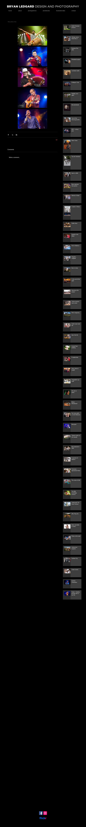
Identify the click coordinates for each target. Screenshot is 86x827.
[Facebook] (41, 813)
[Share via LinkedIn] (16, 135)
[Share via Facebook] (8, 135)
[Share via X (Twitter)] (12, 135)
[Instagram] (45, 813)
